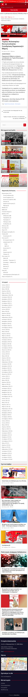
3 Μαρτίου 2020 (6, 51)
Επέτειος (4, 225)
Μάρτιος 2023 (5, 360)
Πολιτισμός (5, 256)
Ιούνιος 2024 (5, 329)
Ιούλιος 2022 (5, 376)
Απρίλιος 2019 (5, 445)
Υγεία (3, 270)
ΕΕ (5, 244)
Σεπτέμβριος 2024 (6, 327)
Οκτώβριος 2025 (6, 303)
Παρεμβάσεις (6, 217)
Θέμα (12, 152)
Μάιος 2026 (5, 289)
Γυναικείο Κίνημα (6, 211)
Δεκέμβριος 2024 (6, 321)
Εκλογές (5, 201)
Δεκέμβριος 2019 (6, 435)
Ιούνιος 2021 (5, 400)
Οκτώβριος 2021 (6, 394)
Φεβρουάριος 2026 (6, 295)
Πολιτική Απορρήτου (6, 676)
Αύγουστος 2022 (6, 374)
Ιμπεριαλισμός (6, 242)
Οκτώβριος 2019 (6, 439)
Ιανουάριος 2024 (6, 339)
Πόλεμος (5, 254)
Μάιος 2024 (5, 331)
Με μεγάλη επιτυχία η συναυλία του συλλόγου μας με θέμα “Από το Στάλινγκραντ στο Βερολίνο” (12, 590)
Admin (13, 51)
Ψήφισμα (5, 205)
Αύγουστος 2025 (6, 307)
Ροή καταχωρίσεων (5, 685)
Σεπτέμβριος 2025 (6, 305)
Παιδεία (4, 234)
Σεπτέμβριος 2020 (6, 418)
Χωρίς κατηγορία (5, 39)
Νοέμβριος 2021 (6, 392)
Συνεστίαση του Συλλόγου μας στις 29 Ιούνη (14, 481)
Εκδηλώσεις (8, 152)
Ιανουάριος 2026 (6, 297)
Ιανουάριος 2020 (6, 433)
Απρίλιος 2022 (5, 382)
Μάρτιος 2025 (5, 315)
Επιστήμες (4, 227)
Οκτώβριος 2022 (6, 370)
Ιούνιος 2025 (5, 309)
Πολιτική (4, 238)
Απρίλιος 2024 (5, 333)
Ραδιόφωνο (6, 221)
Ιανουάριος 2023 (6, 364)
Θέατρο (5, 264)
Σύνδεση (3, 683)
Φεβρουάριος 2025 (6, 317)
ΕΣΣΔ (4, 272)
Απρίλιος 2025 (5, 313)
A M (12, 482)
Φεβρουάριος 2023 (6, 362)
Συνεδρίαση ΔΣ (6, 545)
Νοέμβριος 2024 (6, 323)
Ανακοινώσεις (5, 193)
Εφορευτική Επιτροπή (8, 203)
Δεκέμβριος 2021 (6, 390)
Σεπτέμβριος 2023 (6, 347)
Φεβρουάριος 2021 (6, 408)
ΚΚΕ (4, 250)
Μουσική (5, 266)
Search (24, 125)
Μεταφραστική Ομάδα (6, 141)
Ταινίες (5, 268)
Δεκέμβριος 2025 (6, 299)
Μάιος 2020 (5, 425)
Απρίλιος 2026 (5, 291)
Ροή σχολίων (4, 687)
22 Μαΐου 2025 (6, 506)
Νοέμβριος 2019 (6, 437)
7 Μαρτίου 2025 (6, 527)
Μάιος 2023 (5, 356)
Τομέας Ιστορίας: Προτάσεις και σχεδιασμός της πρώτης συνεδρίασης (14, 117)
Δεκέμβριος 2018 (6, 453)
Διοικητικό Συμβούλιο (8, 199)
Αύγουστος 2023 (6, 350)
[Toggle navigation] (6, 4)
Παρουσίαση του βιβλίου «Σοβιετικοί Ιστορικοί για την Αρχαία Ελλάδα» (12, 171)
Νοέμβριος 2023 (6, 343)
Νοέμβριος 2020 (6, 414)
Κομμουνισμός (6, 252)
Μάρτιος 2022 (5, 384)
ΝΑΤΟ (6, 246)
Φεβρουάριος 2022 (6, 386)
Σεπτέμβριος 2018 (6, 459)
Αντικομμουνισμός (7, 240)
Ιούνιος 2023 (5, 354)
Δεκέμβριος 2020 (6, 412)
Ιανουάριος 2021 (6, 410)
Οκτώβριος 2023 (6, 345)
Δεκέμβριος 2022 (6, 366)
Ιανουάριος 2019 (6, 451)
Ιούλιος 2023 (5, 352)
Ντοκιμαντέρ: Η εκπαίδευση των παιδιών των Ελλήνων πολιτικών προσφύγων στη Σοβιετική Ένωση (13, 570)
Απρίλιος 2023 (5, 358)
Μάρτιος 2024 (5, 335)
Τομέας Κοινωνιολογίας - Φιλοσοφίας (12, 103)
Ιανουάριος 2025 (6, 319)
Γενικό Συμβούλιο (7, 197)
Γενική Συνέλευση (7, 195)
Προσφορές (6, 219)
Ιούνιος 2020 (5, 423)
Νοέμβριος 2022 (6, 368)
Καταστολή (6, 248)
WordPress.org (4, 689)
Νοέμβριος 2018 (6, 455)
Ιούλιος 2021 (5, 398)
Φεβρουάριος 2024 (6, 337)
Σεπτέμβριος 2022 (6, 372)
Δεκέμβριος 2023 (6, 341)
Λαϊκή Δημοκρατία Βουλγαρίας (10, 274)
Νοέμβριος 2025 (6, 301)
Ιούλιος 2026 (5, 285)
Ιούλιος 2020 (5, 421)
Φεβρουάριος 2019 (6, 449)
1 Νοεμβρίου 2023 (7, 547)
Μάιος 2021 (5, 402)
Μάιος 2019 (5, 443)
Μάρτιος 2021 (5, 406)
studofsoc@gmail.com (9, 651)
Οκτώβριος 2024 (6, 325)
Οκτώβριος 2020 (6, 416)
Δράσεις (4, 213)
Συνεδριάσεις (6, 223)
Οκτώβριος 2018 (6, 457)
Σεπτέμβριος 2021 (6, 396)
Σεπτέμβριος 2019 (6, 441)
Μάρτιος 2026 (5, 293)
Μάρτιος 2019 (5, 447)
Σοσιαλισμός (6, 236)
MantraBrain (16, 695)
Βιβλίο (3, 152)
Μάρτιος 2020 (5, 429)
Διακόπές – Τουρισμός (8, 260)
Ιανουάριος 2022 (6, 388)
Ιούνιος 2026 (5, 287)
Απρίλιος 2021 (5, 404)
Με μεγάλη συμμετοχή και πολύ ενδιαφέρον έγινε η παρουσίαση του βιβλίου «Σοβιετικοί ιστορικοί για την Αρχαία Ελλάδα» (12, 156)
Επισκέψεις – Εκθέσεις (8, 262)
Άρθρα (3, 209)
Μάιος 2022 (5, 380)
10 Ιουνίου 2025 (6, 482)
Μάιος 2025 (5, 311)
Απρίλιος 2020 (5, 427)
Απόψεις (3, 175)
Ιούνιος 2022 (5, 378)
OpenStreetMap (19, 669)
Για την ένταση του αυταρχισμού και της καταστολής (12, 111)
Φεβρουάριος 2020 (6, 431)
